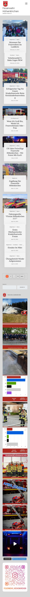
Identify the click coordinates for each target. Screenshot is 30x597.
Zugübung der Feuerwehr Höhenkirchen (15, 183)
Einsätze (12, 55)
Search (4, 284)
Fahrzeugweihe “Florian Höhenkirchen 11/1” (15, 216)
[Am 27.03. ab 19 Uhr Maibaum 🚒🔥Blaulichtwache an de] (15, 543)
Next (22, 276)
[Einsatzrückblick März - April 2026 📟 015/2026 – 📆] (15, 440)
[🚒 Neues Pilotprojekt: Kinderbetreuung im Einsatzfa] (15, 518)
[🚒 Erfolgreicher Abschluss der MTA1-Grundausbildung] (15, 466)
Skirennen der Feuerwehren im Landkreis (15, 44)
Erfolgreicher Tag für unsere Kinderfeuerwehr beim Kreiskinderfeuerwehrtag (15, 93)
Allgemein (12, 39)
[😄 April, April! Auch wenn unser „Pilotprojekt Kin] (15, 492)
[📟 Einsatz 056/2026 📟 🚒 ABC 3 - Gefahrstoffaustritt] (15, 362)
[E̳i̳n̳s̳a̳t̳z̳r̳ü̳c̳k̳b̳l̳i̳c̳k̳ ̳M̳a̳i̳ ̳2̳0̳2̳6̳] (15, 388)
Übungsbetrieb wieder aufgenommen (15, 260)
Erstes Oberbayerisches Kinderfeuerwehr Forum (15, 233)
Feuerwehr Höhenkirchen (11, 9)
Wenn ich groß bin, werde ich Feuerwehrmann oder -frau (15, 124)
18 (17, 276)
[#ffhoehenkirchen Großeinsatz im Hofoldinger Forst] (15, 311)
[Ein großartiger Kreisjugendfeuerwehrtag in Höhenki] (15, 336)
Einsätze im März (15, 247)
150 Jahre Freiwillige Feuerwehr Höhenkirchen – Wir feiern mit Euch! (15, 151)
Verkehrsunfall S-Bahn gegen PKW (14, 59)
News (18, 39)
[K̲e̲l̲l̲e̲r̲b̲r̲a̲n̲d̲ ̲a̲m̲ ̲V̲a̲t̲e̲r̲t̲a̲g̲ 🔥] (15, 414)
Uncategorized (14, 118)
